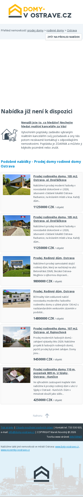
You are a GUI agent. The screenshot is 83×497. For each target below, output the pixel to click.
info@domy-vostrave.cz (22, 432)
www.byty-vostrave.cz (67, 446)
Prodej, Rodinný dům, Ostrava (54, 258)
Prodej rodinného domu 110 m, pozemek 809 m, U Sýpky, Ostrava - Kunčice (54, 372)
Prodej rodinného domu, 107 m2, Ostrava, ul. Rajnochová (55, 330)
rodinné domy (55, 30)
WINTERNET (76, 436)
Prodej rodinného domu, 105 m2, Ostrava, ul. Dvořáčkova (55, 178)
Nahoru (37, 415)
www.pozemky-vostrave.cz (15, 450)
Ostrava (72, 30)
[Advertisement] (30, 76)
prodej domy (35, 30)
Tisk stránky (7, 427)
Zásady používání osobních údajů (34, 427)
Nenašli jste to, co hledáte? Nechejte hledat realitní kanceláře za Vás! (47, 124)
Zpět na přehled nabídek (63, 37)
